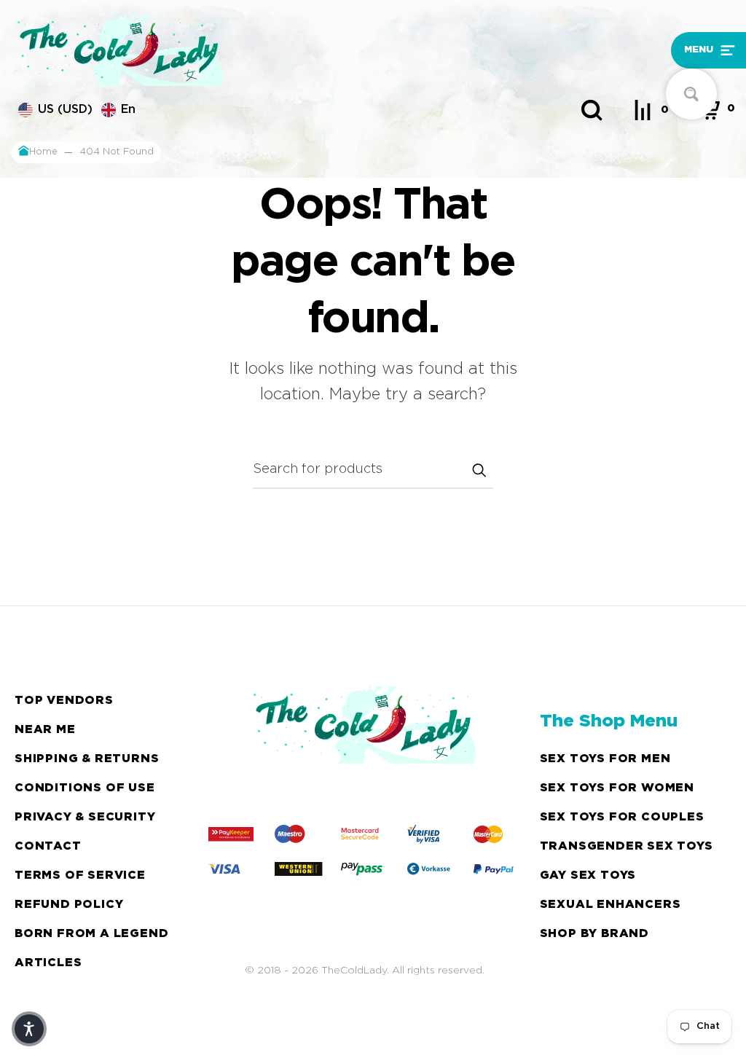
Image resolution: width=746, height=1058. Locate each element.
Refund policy (69, 904)
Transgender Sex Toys (626, 846)
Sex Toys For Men (605, 758)
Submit (478, 470)
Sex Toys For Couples (622, 817)
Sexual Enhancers (610, 904)
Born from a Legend (91, 933)
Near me (45, 729)
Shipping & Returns (87, 758)
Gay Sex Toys (588, 875)
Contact (48, 846)
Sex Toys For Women (617, 788)
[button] (647, 50)
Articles (48, 962)
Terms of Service (80, 875)
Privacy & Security (85, 817)
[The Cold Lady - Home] (281, 50)
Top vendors (64, 700)
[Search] (591, 110)
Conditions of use (85, 788)
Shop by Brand (594, 933)
